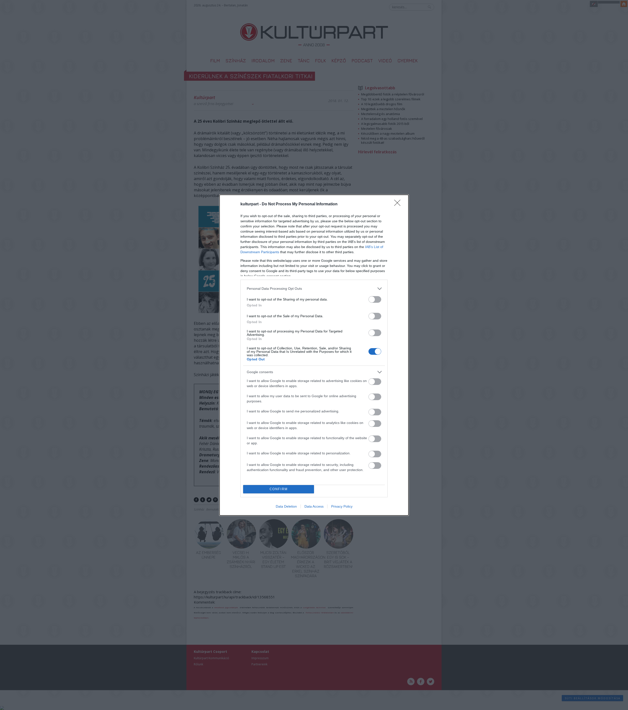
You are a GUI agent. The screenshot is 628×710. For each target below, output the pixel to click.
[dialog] (314, 355)
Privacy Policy (342, 506)
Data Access (314, 506)
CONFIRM (279, 489)
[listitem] (314, 288)
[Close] (399, 204)
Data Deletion (286, 506)
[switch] (374, 299)
